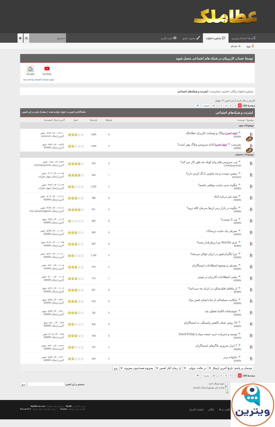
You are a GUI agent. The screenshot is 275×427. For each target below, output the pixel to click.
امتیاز (75, 119)
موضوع (250, 119)
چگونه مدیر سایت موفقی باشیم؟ (217, 185)
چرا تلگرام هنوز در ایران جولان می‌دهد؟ (213, 254)
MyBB (69, 406)
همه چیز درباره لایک (225, 196)
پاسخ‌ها (109, 119)
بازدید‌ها (93, 119)
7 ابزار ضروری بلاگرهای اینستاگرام (216, 345)
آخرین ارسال (59, 119)
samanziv (46, 135)
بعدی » (206, 105)
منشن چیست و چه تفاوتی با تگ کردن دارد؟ (211, 173)
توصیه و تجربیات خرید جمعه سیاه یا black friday (208, 334)
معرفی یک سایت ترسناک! (221, 231)
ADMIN (237, 136)
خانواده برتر (230, 357)
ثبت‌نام (234, 46)
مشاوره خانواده (214, 38)
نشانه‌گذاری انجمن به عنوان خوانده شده (67, 111)
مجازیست (215, 91)
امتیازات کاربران (196, 409)
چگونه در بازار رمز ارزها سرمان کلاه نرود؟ (212, 208)
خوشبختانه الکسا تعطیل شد (221, 311)
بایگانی (211, 409)
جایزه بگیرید (167, 38)
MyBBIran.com (38, 406)
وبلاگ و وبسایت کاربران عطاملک (205, 133)
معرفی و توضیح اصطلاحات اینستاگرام (214, 265)
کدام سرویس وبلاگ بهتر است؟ (195, 144)
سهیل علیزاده (44, 176)
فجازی (225, 91)
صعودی (48, 119)
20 (213, 105)
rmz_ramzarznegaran (40, 210)
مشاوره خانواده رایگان (242, 91)
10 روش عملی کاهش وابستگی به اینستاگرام (210, 322)
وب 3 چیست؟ (229, 219)
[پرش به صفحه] (198, 105)
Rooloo (63, 408)
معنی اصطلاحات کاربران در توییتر (217, 277)
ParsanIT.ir (25, 408)
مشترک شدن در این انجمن (34, 111)
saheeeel (236, 176)
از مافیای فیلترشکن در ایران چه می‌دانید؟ (212, 288)
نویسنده (241, 119)
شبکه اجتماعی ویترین (243, 38)
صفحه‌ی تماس (242, 409)
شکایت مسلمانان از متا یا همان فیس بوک (212, 300)
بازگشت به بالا (225, 409)
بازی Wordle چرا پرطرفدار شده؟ (217, 242)
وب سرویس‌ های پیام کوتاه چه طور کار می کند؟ (208, 162)
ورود (248, 46)
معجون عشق (189, 38)
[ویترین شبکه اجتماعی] (253, 405)
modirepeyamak (232, 165)
